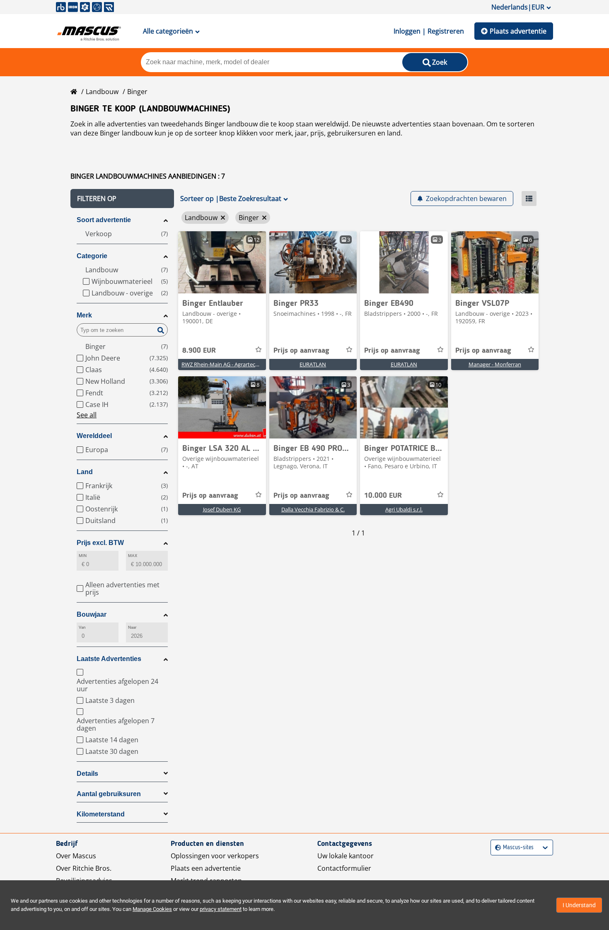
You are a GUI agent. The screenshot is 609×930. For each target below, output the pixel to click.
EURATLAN (313, 364)
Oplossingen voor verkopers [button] (215, 855)
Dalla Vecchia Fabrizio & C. (313, 509)
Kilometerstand (101, 814)
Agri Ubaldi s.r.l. (404, 509)
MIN (83, 555)
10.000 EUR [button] (383, 495)
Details (87, 773)
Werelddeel (94, 435)
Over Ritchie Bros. (83, 868)
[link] (222, 262)
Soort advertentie (104, 219)
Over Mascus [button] (76, 855)
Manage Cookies (152, 909)
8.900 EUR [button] (199, 350)
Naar (132, 627)
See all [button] (87, 414)
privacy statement (221, 909)
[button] (122, 198)
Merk (84, 315)
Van (82, 627)
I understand (579, 905)
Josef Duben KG (222, 509)
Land (85, 471)
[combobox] (496, 847)
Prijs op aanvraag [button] (301, 350)
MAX (132, 555)
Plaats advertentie (518, 31)
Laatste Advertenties (109, 658)
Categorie (92, 255)
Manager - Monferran (495, 364)
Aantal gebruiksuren (109, 793)
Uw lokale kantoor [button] (345, 855)
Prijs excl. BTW (100, 542)
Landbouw (102, 91)
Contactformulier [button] (344, 868)
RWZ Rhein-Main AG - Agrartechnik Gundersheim (241, 364)
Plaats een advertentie (206, 868)
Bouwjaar (91, 614)
